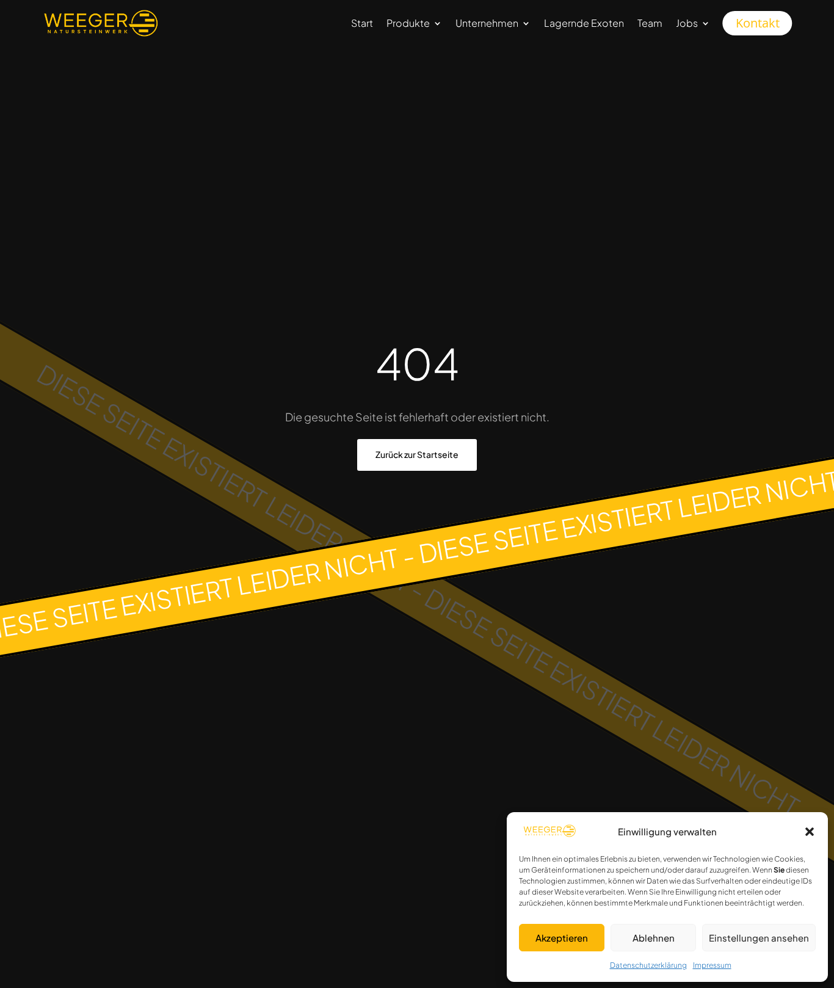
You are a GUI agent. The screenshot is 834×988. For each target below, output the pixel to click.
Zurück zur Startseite (417, 454)
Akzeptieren (561, 937)
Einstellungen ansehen (759, 937)
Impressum (712, 965)
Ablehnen (654, 937)
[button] (809, 832)
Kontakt (758, 23)
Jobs (687, 22)
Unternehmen (486, 22)
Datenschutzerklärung (648, 965)
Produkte (408, 22)
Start (362, 22)
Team (649, 22)
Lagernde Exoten (584, 22)
